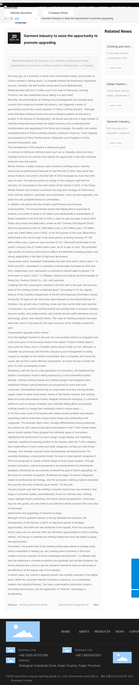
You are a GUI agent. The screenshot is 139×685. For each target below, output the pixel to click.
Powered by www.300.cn (83, 676)
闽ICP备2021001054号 (114, 676)
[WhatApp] (135, 562)
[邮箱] (135, 577)
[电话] (135, 570)
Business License (21, 680)
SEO (130, 676)
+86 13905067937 (88, 655)
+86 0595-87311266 (33, 655)
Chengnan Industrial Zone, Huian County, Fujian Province (59, 665)
